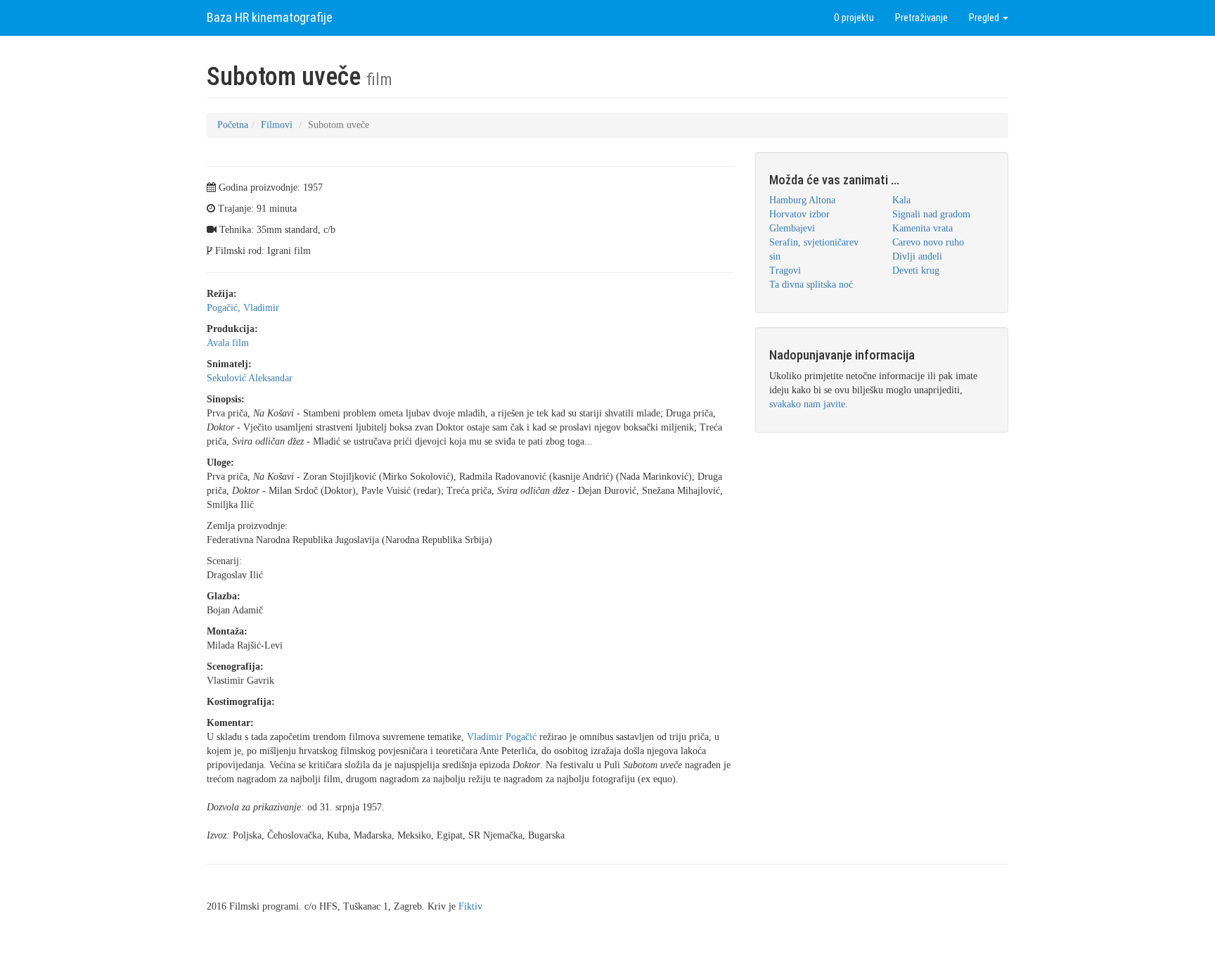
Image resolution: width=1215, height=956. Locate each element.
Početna (232, 125)
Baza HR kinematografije (270, 17)
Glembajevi (792, 228)
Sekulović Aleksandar (249, 378)
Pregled (985, 17)
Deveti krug (915, 270)
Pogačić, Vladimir (243, 307)
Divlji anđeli (917, 256)
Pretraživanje (921, 17)
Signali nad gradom (931, 214)
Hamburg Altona (802, 200)
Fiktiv (470, 906)
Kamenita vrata (922, 228)
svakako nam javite (807, 404)
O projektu (854, 17)
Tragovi (785, 270)
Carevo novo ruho (928, 242)
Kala (901, 200)
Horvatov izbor (799, 214)
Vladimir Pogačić (501, 737)
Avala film (228, 343)
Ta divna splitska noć (811, 284)
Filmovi (276, 125)
